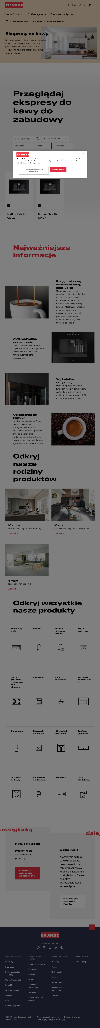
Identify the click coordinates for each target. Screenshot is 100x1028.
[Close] (83, 153)
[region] (50, 164)
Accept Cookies (58, 169)
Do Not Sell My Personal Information (34, 170)
